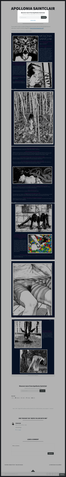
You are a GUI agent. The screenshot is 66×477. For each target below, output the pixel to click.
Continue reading (33, 20)
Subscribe (44, 17)
